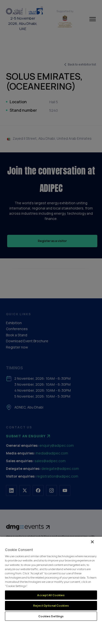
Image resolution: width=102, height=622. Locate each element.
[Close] (92, 541)
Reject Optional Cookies (51, 605)
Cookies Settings (51, 616)
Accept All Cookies (51, 595)
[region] (51, 579)
